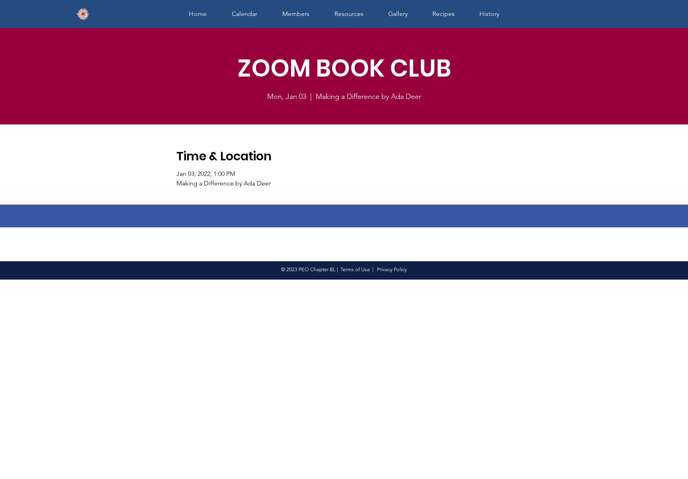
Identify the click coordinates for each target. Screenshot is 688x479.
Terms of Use (355, 269)
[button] (296, 14)
